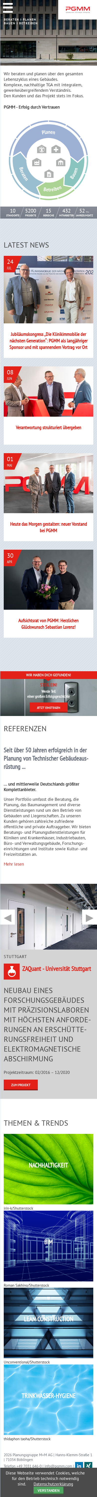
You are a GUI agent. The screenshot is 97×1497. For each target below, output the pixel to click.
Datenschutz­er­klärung (53, 1484)
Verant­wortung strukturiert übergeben (48, 427)
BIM (48, 1242)
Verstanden (48, 1490)
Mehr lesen (14, 864)
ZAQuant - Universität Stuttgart (56, 968)
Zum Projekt (20, 1085)
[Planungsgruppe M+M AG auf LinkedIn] (79, 1466)
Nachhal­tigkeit (48, 1165)
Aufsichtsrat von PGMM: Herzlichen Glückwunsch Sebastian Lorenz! (48, 623)
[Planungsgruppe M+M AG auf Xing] (88, 1466)
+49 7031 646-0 (29, 1466)
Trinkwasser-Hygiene (49, 1395)
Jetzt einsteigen (48, 707)
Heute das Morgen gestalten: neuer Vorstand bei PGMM (48, 527)
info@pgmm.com (58, 1466)
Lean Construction (48, 1319)
